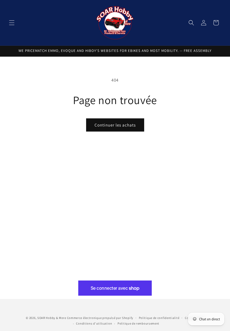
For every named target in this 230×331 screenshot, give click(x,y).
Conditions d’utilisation (94, 323)
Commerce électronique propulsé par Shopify (100, 318)
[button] (12, 23)
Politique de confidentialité (159, 318)
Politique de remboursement (138, 323)
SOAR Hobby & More (51, 318)
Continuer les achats (115, 125)
